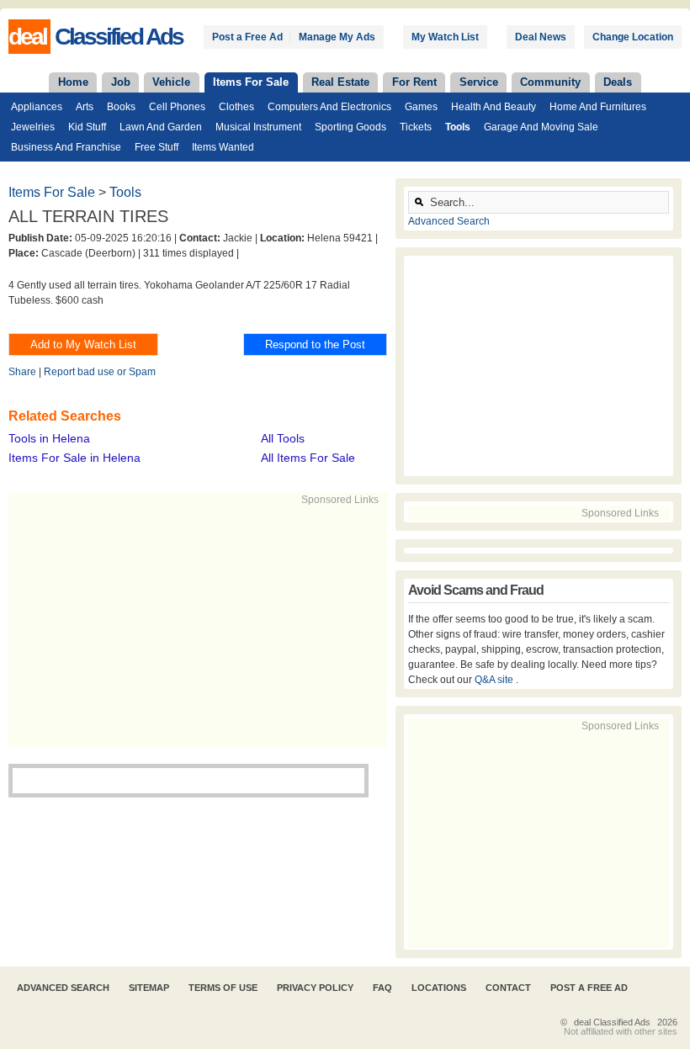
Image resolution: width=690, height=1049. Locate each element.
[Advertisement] (265, 625)
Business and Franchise (66, 147)
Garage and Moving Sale (541, 127)
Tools (457, 127)
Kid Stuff (87, 127)
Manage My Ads (337, 37)
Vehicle (171, 82)
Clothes (236, 107)
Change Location (632, 37)
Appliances (36, 107)
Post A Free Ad (589, 988)
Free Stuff (156, 147)
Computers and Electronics (329, 107)
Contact (508, 988)
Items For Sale (251, 82)
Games (421, 107)
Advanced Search (449, 221)
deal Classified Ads (612, 1022)
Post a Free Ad (247, 37)
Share (22, 372)
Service (478, 82)
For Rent (414, 82)
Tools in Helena (49, 438)
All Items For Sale (308, 457)
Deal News (540, 37)
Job (120, 82)
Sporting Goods (350, 127)
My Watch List (445, 37)
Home (73, 82)
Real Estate (340, 82)
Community (550, 82)
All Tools (283, 438)
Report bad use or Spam (100, 372)
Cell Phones (177, 107)
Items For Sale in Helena (74, 457)
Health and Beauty (493, 107)
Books (121, 107)
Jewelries (33, 127)
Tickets (416, 127)
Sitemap (149, 988)
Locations (438, 988)
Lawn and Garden (160, 127)
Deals (617, 82)
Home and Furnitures (597, 107)
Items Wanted (223, 147)
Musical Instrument (258, 127)
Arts (84, 107)
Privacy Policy (315, 988)
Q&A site (495, 680)
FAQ (382, 988)
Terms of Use (222, 988)
